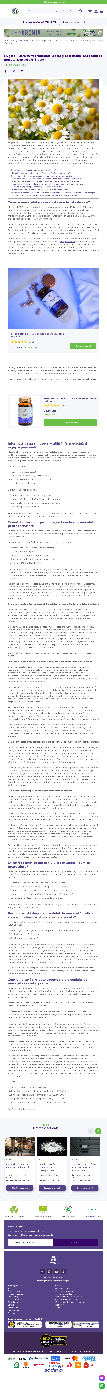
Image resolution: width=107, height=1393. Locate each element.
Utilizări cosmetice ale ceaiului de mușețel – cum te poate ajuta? (39, 190)
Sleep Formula (67, 241)
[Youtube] (56, 1271)
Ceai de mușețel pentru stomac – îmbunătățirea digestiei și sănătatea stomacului (46, 181)
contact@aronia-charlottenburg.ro (53, 1280)
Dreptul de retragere (64, 1291)
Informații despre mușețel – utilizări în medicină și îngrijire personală (40, 173)
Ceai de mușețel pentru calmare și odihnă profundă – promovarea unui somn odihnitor (48, 184)
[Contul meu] (95, 11)
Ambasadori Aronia (63, 1288)
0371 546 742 (50, 22)
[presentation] (55, 11)
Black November (15, 1310)
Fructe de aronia (15, 1294)
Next (98, 1131)
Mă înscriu (76, 1242)
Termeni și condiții (63, 1294)
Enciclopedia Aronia (17, 1285)
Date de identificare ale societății (70, 1302)
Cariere (11, 1305)
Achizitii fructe (14, 1302)
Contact (59, 1285)
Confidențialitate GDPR (66, 1299)
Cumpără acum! (83, 346)
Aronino (11, 1313)
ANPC (58, 1308)
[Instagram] (49, 1271)
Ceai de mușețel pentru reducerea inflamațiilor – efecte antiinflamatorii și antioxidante (47, 179)
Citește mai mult (19, 1188)
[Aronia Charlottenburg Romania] (15, 11)
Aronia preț (13, 1296)
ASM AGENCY (90, 1351)
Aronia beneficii (15, 1299)
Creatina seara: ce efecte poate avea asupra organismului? (83, 1167)
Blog (14, 40)
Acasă (7, 40)
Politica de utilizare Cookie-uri (68, 1296)
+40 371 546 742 (53, 1277)
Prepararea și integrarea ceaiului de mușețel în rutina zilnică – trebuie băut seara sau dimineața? (53, 193)
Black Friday (13, 1308)
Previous (91, 1131)
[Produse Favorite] (90, 11)
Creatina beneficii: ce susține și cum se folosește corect (49, 1167)
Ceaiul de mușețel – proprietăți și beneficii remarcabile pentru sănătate (42, 176)
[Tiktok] (63, 1271)
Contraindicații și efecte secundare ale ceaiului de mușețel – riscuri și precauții (45, 195)
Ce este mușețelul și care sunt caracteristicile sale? (33, 170)
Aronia (11, 1288)
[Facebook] (42, 1271)
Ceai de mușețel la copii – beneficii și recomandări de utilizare (38, 187)
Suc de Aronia (14, 1291)
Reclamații (60, 1305)
